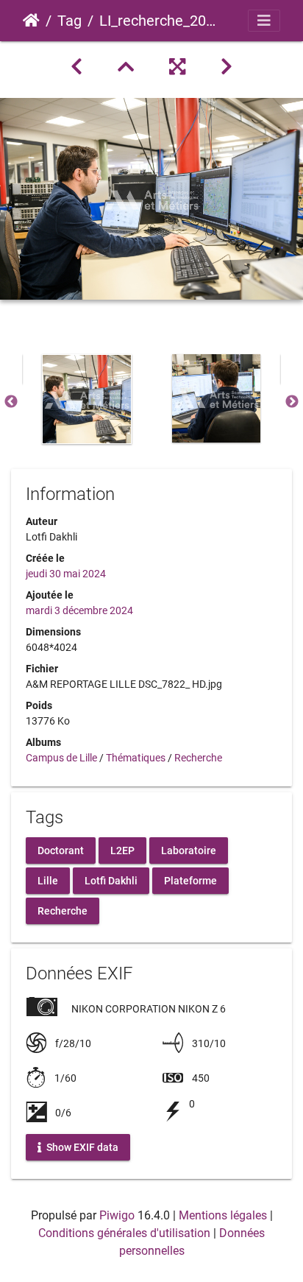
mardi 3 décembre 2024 (79, 610)
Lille (48, 880)
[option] (87, 399)
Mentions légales (223, 1215)
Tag (69, 20)
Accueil (31, 21)
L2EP (122, 850)
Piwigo (117, 1215)
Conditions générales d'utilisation (124, 1233)
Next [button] (292, 402)
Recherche (198, 758)
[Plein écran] (177, 67)
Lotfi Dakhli (111, 880)
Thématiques (135, 758)
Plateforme (190, 880)
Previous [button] (11, 402)
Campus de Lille (61, 758)
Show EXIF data (81, 1147)
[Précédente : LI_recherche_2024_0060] (76, 67)
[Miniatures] (126, 67)
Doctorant (61, 850)
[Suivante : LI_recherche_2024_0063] (226, 67)
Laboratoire (188, 850)
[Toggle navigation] (264, 21)
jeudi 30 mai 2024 (66, 574)
